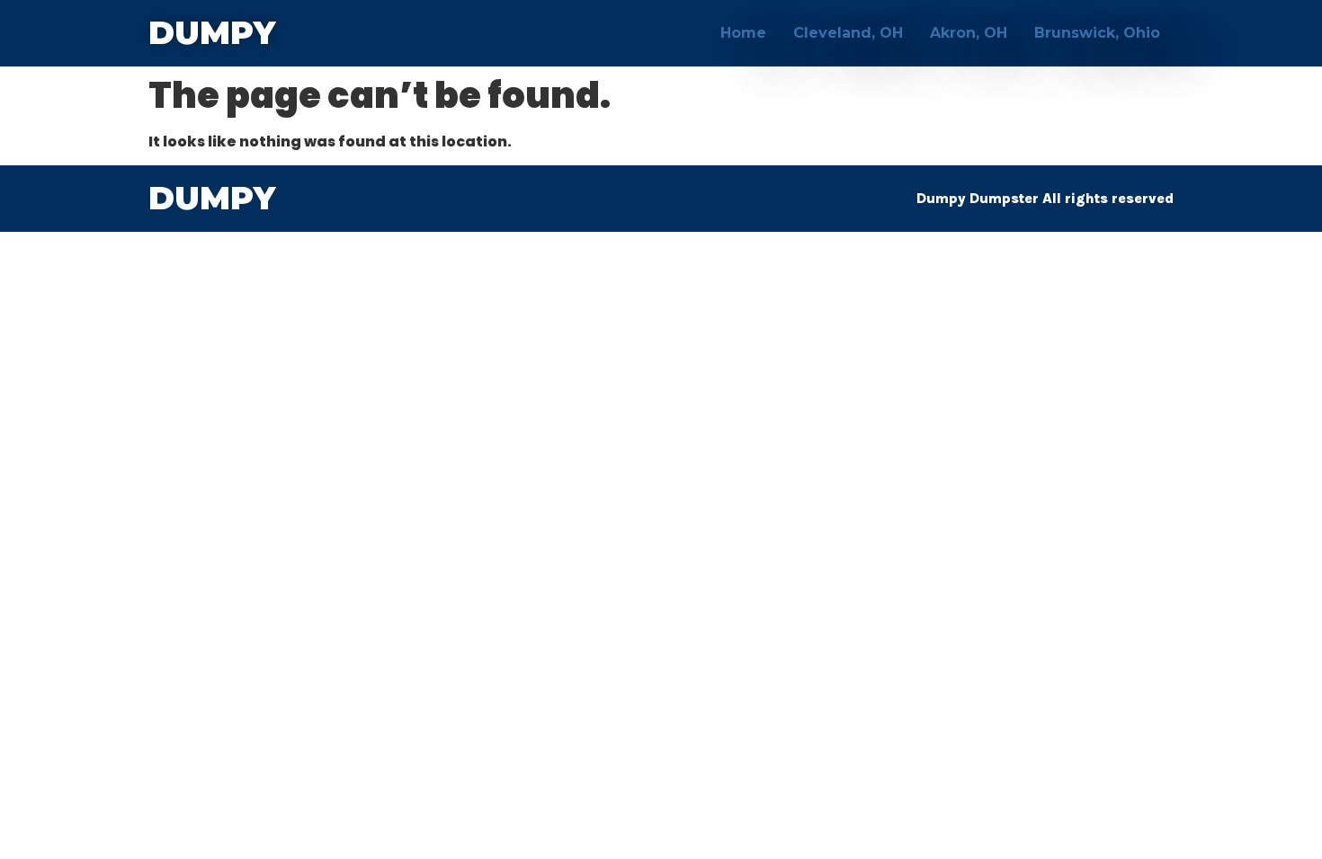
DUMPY (211, 32)
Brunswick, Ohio (1097, 32)
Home (743, 32)
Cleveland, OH (848, 32)
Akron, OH (968, 32)
